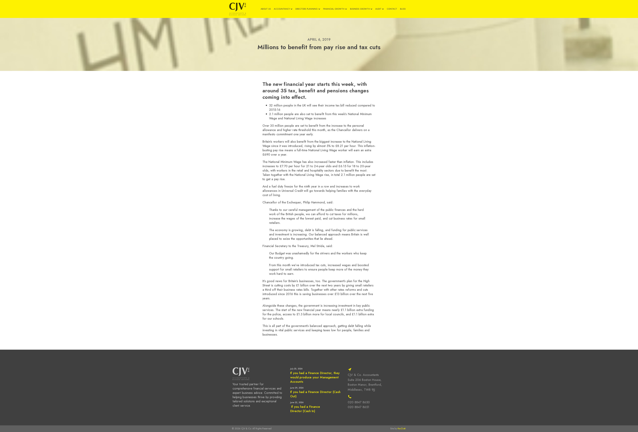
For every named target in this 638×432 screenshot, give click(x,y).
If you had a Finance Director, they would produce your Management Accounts (315, 377)
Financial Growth (333, 8)
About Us (266, 8)
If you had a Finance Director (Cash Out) (315, 394)
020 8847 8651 (358, 407)
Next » (299, 417)
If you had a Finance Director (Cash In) (305, 408)
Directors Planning (306, 8)
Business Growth (360, 8)
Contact (392, 8)
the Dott (401, 428)
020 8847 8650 (359, 402)
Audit (378, 8)
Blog (403, 8)
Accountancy (282, 8)
